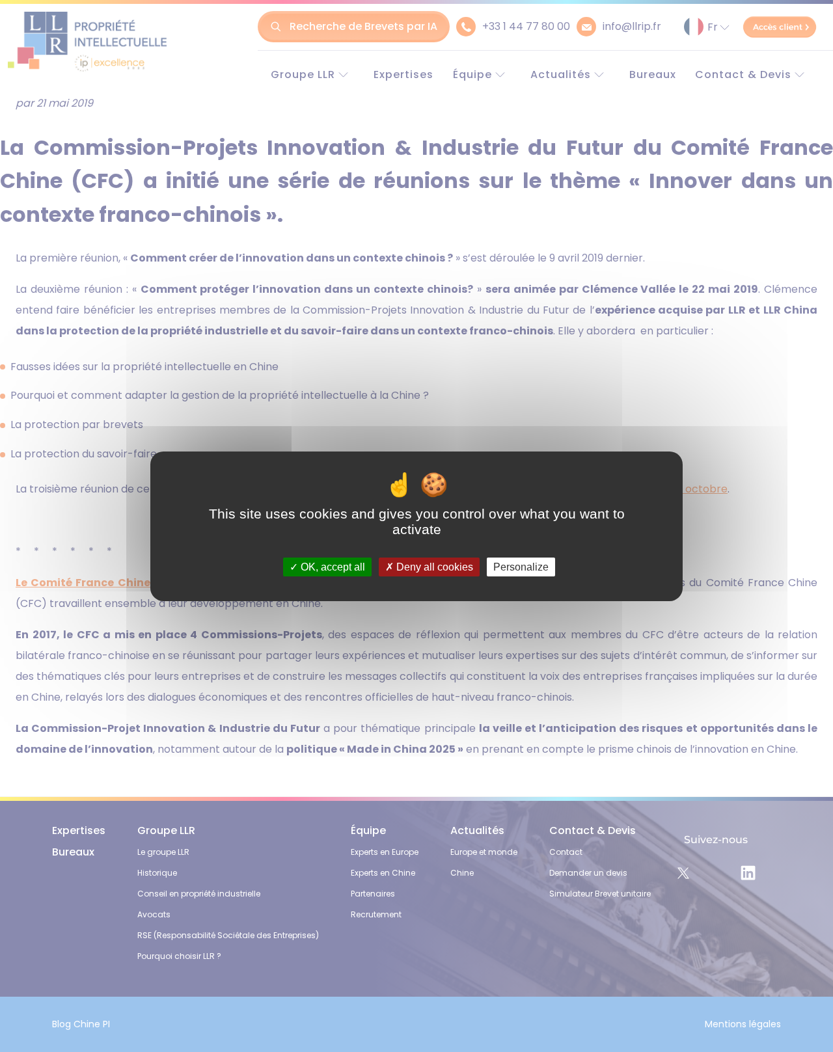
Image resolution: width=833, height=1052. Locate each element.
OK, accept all (331, 566)
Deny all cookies (433, 566)
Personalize (521, 566)
